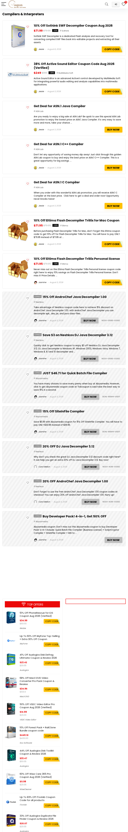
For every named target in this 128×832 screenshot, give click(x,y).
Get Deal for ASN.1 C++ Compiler (59, 144)
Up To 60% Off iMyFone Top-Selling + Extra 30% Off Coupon (40, 637)
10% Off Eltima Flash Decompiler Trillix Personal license (77, 259)
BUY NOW (113, 129)
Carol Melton (44, 466)
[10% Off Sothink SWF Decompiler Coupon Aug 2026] (18, 25)
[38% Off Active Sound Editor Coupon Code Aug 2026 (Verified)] (18, 63)
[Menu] (3, 4)
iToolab (23, 804)
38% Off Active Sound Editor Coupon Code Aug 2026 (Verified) (74, 66)
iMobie (23, 628)
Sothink (65, 30)
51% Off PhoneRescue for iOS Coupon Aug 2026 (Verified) (36, 614)
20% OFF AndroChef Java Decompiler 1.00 (75, 481)
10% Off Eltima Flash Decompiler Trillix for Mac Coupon (76, 220)
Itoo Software (26, 743)
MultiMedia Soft (66, 73)
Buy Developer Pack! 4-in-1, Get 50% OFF (74, 516)
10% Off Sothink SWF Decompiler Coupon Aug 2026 (73, 26)
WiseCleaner (25, 789)
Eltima (65, 225)
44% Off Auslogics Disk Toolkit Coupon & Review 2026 (37, 752)
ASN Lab (39, 111)
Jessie (41, 49)
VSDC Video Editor (28, 719)
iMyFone (23, 643)
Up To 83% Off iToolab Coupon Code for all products (37, 798)
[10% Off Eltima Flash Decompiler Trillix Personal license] (18, 258)
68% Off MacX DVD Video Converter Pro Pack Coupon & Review (37, 681)
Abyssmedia (42, 378)
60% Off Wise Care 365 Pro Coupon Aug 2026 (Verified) (36, 775)
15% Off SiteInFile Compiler (63, 411)
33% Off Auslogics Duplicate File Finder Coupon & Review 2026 (38, 817)
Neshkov (40, 302)
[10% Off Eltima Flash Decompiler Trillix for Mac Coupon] (18, 220)
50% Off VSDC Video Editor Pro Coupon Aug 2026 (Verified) (37, 706)
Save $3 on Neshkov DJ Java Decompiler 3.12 (78, 335)
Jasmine (42, 282)
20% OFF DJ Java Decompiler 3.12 (68, 446)
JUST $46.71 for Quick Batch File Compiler (75, 373)
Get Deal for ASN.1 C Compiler (57, 182)
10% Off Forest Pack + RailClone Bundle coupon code (38, 729)
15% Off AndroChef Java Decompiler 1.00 (75, 297)
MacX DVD (24, 696)
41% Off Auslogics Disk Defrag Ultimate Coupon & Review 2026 (38, 656)
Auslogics (24, 670)
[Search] (106, 4)
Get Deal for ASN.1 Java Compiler (60, 106)
